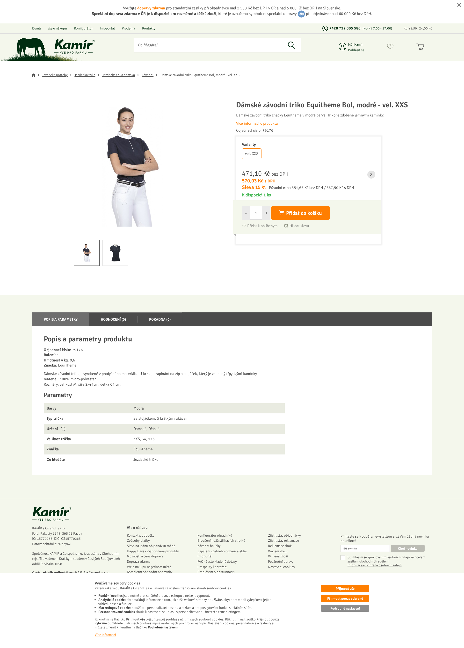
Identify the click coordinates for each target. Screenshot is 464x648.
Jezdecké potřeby (55, 75)
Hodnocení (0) (113, 319)
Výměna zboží (278, 556)
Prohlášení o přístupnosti (216, 572)
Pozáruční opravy (280, 561)
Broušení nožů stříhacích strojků (221, 540)
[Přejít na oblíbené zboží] (390, 47)
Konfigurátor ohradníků (214, 535)
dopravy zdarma (151, 8)
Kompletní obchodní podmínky (150, 572)
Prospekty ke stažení (212, 567)
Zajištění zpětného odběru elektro (222, 551)
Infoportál (107, 28)
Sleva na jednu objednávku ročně (151, 546)
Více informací (105, 635)
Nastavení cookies (281, 567)
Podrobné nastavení (345, 608)
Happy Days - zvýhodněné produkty (153, 551)
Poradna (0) (160, 319)
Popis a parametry (61, 319)
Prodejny (128, 28)
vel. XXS (251, 153)
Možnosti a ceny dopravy (145, 556)
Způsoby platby (138, 540)
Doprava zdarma (138, 561)
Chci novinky (407, 548)
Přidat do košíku (304, 213)
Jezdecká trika (84, 75)
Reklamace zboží (280, 546)
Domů (36, 28)
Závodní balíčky (209, 546)
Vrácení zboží (278, 551)
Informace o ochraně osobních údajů (375, 565)
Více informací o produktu (257, 123)
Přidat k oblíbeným (262, 226)
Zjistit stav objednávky (284, 535)
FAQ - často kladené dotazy (217, 561)
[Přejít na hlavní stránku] (74, 46)
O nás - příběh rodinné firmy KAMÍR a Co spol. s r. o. (70, 572)
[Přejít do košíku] (421, 47)
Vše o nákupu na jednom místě (149, 567)
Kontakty (148, 28)
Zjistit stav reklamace (283, 540)
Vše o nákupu (57, 28)
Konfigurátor (83, 28)
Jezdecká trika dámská (118, 75)
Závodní (147, 75)
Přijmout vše (345, 588)
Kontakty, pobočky (140, 535)
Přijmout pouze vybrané (345, 598)
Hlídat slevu (299, 226)
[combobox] (208, 45)
